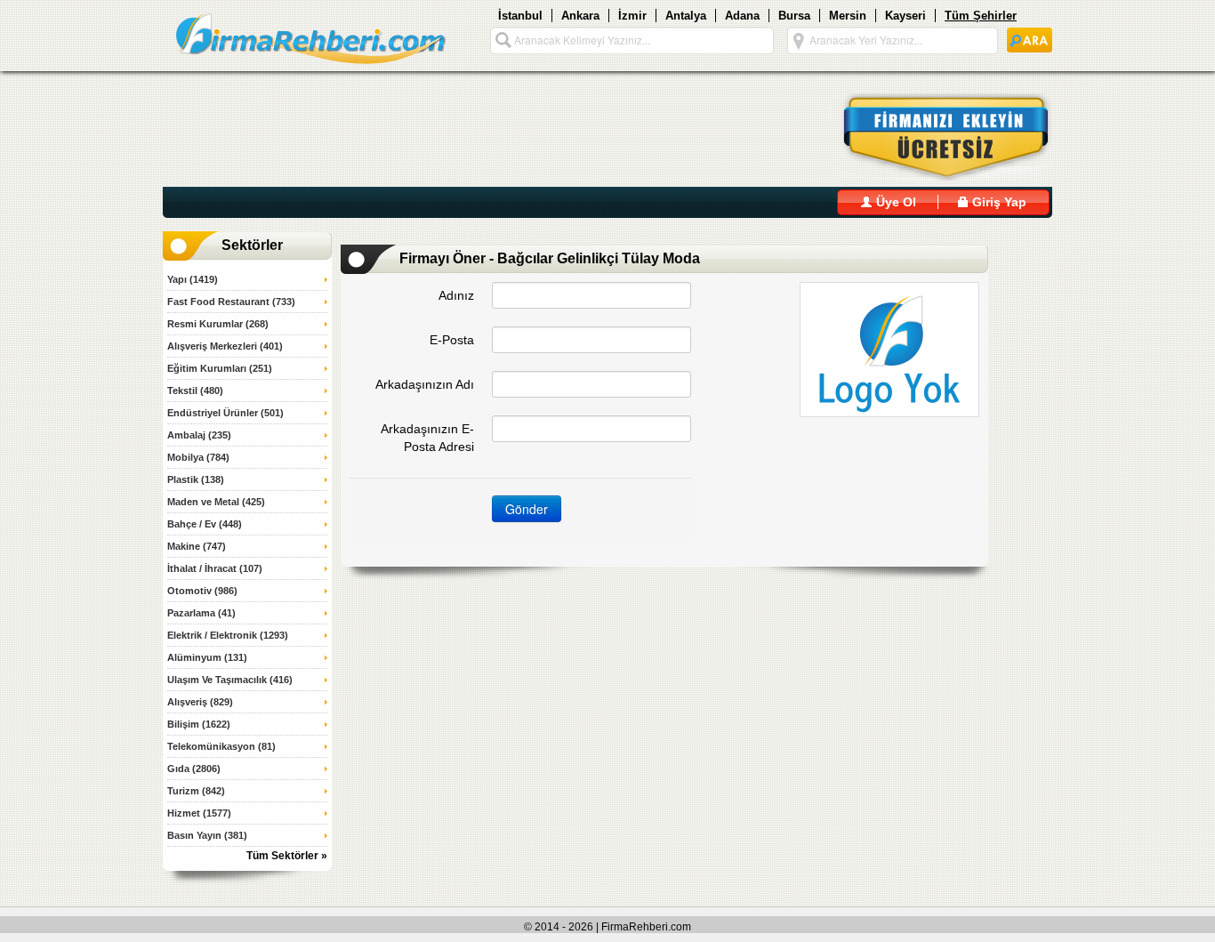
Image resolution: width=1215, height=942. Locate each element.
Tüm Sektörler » (286, 855)
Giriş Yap (997, 202)
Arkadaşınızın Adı (424, 384)
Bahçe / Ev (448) (204, 524)
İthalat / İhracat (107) (214, 568)
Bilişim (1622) (198, 724)
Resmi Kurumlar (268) (218, 323)
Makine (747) (196, 546)
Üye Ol (894, 202)
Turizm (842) (196, 790)
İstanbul (520, 15)
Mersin (847, 15)
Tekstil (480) (195, 390)
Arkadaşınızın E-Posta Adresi (427, 438)
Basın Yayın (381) (207, 835)
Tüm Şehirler (981, 15)
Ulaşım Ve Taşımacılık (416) (230, 679)
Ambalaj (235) (199, 435)
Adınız (456, 295)
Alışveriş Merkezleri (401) (225, 346)
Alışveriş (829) (200, 701)
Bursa (794, 15)
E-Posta (452, 340)
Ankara (580, 15)
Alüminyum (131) (207, 657)
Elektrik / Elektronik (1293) (227, 635)
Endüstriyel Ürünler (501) (225, 412)
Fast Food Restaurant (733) (231, 301)
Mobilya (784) (198, 457)
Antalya (685, 15)
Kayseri (905, 15)
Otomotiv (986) (202, 590)
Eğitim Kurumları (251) (219, 368)
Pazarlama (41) (201, 613)
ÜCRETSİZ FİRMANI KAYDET (935, 137)
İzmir (632, 15)
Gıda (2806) (194, 768)
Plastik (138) (195, 479)
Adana (742, 15)
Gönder (526, 509)
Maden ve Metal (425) (216, 501)
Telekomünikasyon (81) (221, 746)
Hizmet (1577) (199, 813)
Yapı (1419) (192, 279)
